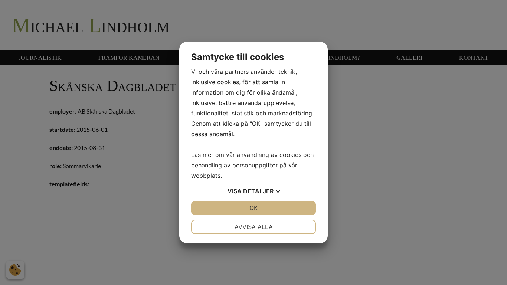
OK (253, 208)
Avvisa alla (254, 226)
